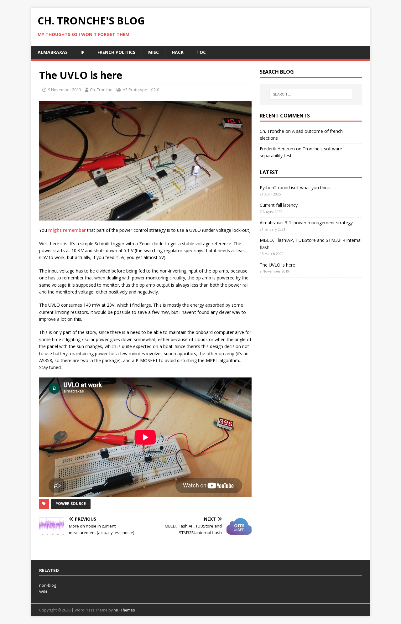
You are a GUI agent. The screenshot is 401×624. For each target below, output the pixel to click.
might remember (67, 230)
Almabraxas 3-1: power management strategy (306, 223)
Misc (153, 52)
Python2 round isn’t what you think (295, 187)
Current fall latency (279, 205)
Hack (178, 52)
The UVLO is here (277, 265)
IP (83, 52)
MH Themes (124, 610)
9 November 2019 (64, 89)
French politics (116, 52)
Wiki (43, 592)
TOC (201, 52)
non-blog (47, 585)
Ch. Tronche (101, 89)
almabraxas (53, 52)
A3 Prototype (135, 89)
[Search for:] (311, 94)
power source (70, 503)
